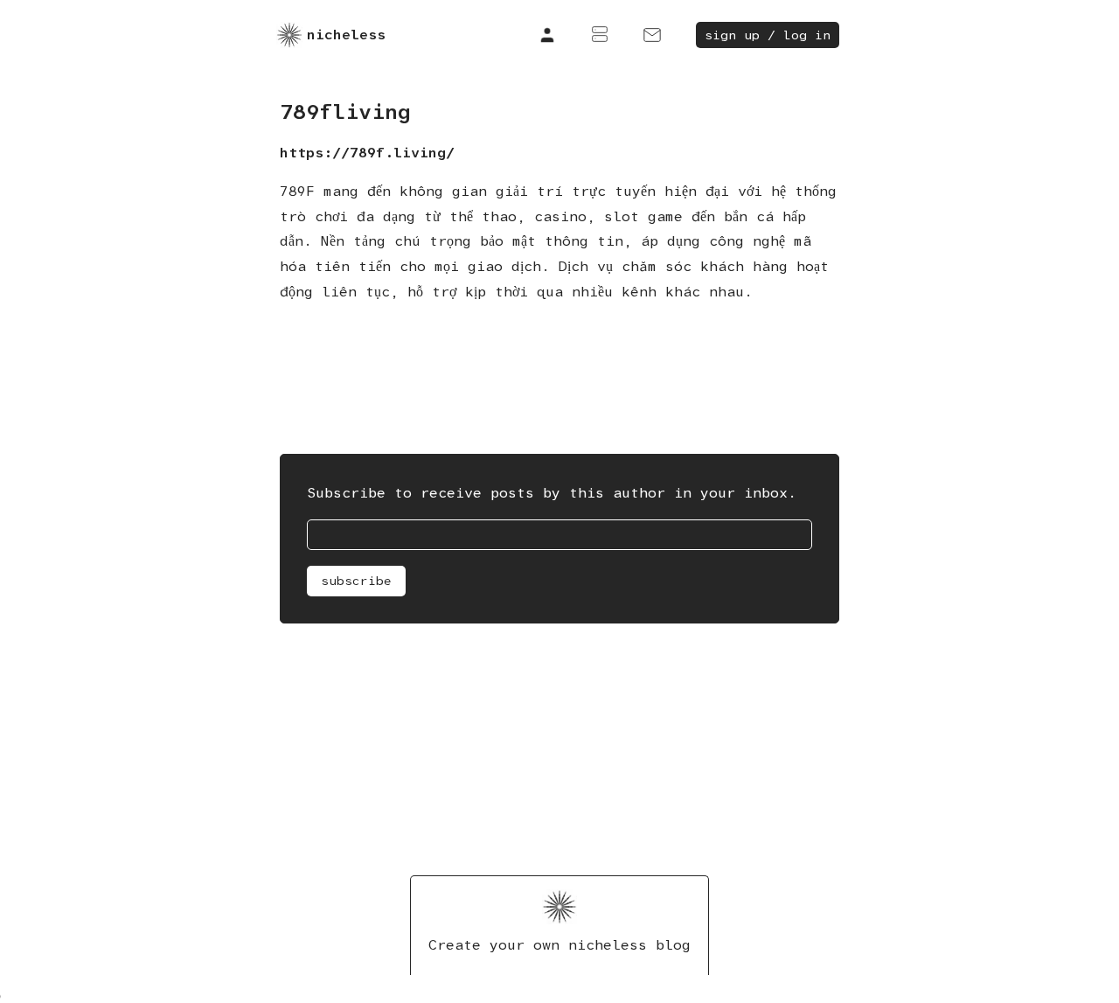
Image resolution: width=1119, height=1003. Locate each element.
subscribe (356, 581)
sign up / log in (768, 35)
